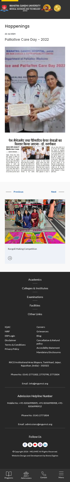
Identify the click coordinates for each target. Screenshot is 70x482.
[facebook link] (25, 444)
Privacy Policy (12, 349)
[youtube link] (35, 444)
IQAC (7, 327)
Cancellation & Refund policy (48, 342)
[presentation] (14, 192)
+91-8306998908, (48, 403)
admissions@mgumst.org (38, 424)
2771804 (54, 374)
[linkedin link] (45, 444)
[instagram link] (40, 444)
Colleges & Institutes (35, 288)
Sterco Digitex (52, 455)
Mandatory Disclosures (49, 352)
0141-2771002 (30, 374)
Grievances (43, 331)
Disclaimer (10, 340)
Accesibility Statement (48, 347)
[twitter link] (30, 444)
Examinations (35, 297)
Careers (41, 327)
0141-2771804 (41, 415)
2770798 (44, 374)
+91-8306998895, (28, 403)
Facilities (35, 305)
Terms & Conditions (15, 344)
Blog (39, 335)
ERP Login (10, 335)
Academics (35, 279)
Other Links (35, 314)
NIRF (7, 331)
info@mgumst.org (38, 383)
